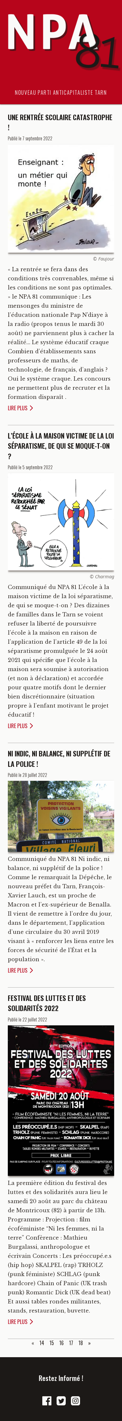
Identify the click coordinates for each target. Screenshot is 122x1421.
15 (51, 1343)
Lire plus (17, 408)
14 (41, 1343)
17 (71, 1343)
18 (80, 1343)
